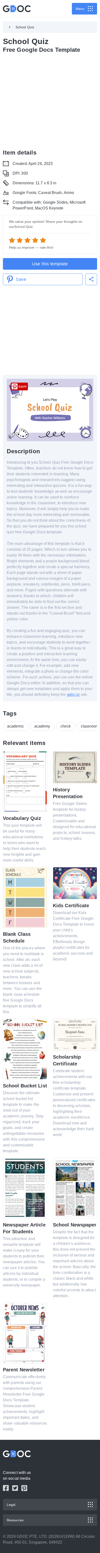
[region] (50, 100)
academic (15, 726)
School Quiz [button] (25, 27)
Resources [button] (15, 1520)
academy (42, 726)
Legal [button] (11, 1505)
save (22, 386)
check (65, 726)
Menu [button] (80, 9)
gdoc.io (73, 694)
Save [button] (21, 279)
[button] (91, 279)
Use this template (50, 263)
